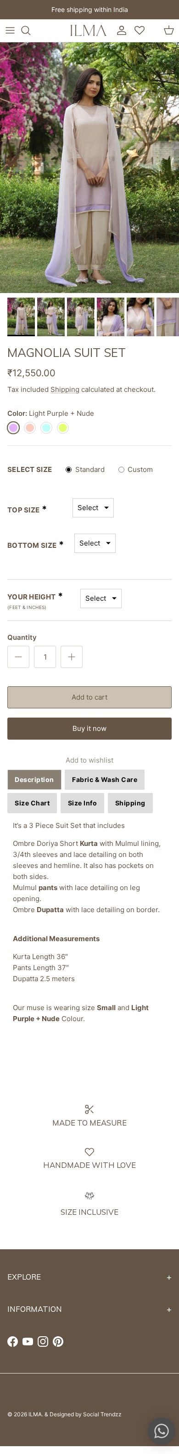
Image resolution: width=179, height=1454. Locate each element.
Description (34, 779)
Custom (140, 469)
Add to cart (89, 697)
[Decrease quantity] (18, 657)
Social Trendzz (102, 1414)
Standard (90, 469)
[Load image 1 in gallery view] (89, 167)
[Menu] (10, 30)
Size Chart (32, 803)
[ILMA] (88, 30)
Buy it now (89, 728)
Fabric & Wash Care (104, 779)
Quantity (22, 637)
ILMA (35, 1414)
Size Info (82, 803)
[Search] (30, 30)
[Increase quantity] (72, 657)
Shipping (64, 389)
